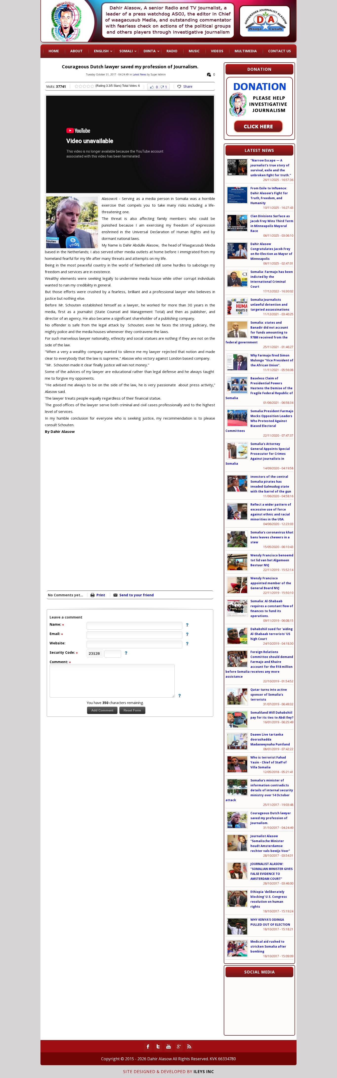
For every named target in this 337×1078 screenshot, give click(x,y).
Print (100, 595)
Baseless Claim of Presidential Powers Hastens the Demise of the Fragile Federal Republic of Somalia (259, 388)
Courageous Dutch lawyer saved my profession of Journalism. (270, 818)
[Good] (84, 86)
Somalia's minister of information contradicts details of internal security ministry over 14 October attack (259, 790)
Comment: (59, 661)
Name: (56, 624)
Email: (55, 633)
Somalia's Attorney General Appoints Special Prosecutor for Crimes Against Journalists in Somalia (257, 454)
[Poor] (76, 86)
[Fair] (80, 86)
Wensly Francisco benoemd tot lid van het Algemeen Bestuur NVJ (271, 560)
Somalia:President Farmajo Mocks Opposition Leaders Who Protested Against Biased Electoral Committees (259, 421)
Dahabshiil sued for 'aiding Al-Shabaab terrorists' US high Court (271, 634)
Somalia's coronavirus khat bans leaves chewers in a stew (271, 537)
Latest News (139, 74)
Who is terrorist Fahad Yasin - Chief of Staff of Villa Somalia (268, 762)
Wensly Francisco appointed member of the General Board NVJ (270, 583)
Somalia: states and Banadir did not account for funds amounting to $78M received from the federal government (256, 332)
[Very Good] (88, 86)
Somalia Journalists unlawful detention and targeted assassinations (269, 305)
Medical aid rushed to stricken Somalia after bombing (268, 946)
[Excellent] (92, 86)
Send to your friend (136, 595)
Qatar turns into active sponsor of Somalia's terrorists (268, 695)
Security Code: (63, 652)
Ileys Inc (204, 1071)
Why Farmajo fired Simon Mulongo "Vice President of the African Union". (271, 360)
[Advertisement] (86, 545)
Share (187, 86)
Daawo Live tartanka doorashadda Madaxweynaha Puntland (270, 739)
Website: (57, 643)
